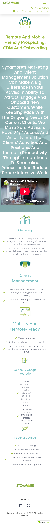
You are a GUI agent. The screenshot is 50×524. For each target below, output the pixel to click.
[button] (44, 2)
